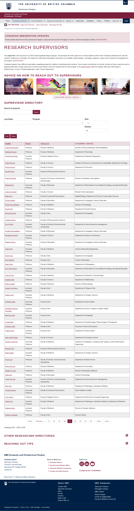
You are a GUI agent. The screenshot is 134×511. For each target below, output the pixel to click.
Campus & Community (54, 21)
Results (88, 127)
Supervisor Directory (27, 25)
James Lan (9, 401)
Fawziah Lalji (9, 348)
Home (8, 21)
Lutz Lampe (9, 397)
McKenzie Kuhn (10, 213)
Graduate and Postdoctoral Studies (67, 455)
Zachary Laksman (11, 342)
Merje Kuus (9, 256)
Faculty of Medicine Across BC (105, 499)
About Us (116, 21)
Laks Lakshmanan (11, 337)
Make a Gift (62, 498)
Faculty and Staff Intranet (59, 471)
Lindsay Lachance (11, 288)
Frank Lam (9, 359)
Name (8, 144)
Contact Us (8, 469)
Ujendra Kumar (10, 220)
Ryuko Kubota (10, 200)
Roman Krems (10, 167)
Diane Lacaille (10, 284)
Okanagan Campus (101, 489)
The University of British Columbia (9, 6)
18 (55, 421)
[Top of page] (6, 25)
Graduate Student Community (60, 468)
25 (91, 421)
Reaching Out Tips (55, 25)
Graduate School (8, 28)
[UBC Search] (125, 2)
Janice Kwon (9, 275)
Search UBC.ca (63, 500)
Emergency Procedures (11, 507)
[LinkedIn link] (86, 464)
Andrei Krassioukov (12, 148)
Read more (101, 39)
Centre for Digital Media (103, 497)
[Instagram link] (81, 464)
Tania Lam (8, 375)
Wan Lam (8, 386)
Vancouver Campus (101, 486)
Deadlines (90, 21)
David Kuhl (9, 209)
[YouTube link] (92, 464)
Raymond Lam (10, 366)
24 (86, 421)
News (60, 491)
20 (65, 421)
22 (75, 421)
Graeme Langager (11, 415)
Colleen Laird (9, 331)
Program (36, 119)
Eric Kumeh (9, 224)
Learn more (18, 61)
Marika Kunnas (10, 242)
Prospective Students (20, 21)
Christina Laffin (10, 302)
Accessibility (46, 507)
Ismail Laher (9, 322)
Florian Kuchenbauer (12, 205)
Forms (99, 21)
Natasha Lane (10, 408)
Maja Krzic (8, 196)
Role (86, 119)
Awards (68, 21)
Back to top (8, 477)
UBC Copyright (35, 507)
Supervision (80, 21)
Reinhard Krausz (11, 152)
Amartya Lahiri (10, 326)
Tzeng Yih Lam (10, 379)
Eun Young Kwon (11, 268)
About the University (65, 489)
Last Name (8, 119)
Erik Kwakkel (9, 260)
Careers (60, 496)
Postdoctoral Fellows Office (60, 465)
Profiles (24, 477)
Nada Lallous (9, 353)
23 (81, 421)
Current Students (37, 21)
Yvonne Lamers (10, 390)
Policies (107, 21)
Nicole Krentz (9, 171)
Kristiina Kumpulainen (12, 231)
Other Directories (42, 25)
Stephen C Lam (10, 371)
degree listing (85, 67)
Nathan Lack (9, 295)
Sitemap (18, 477)
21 (70, 421)
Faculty (45, 144)
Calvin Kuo (9, 249)
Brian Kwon (9, 264)
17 (49, 421)
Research (31, 477)
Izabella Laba (9, 280)
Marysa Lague (10, 315)
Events (60, 493)
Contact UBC (62, 486)
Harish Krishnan (10, 178)
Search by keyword (12, 108)
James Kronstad (10, 192)
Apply (126, 21)
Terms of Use (25, 507)
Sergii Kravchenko (11, 156)
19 (60, 421)
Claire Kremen (10, 163)
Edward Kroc (9, 185)
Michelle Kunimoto (11, 235)
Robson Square (100, 494)
